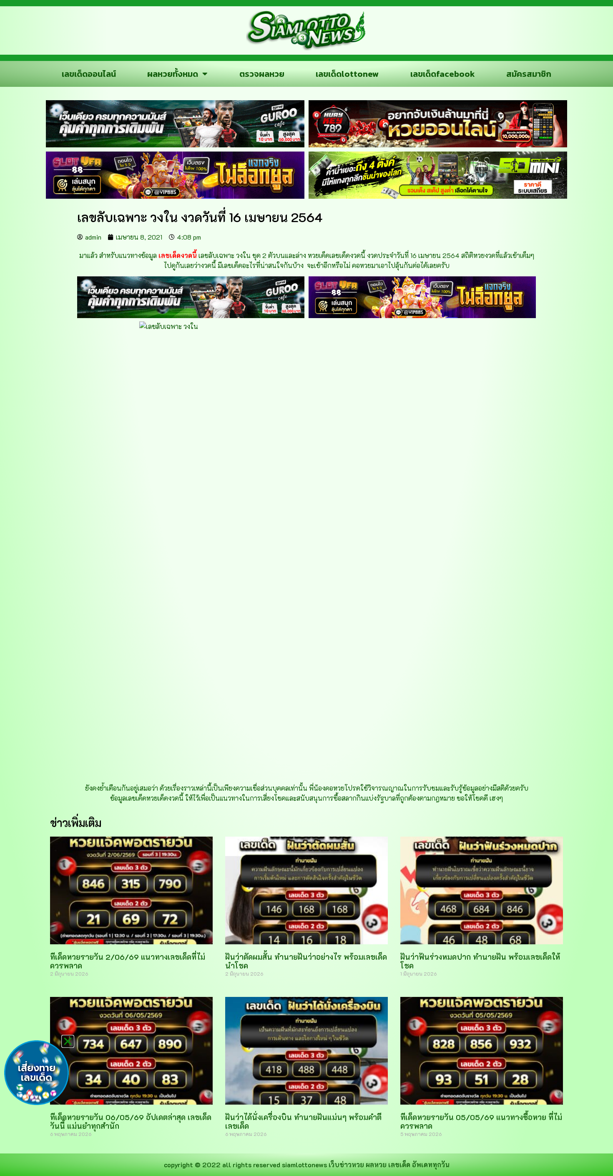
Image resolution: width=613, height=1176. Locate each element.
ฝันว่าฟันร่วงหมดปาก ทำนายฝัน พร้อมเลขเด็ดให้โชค (480, 961)
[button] (68, 1041)
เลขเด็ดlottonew (347, 74)
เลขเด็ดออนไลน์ (89, 74)
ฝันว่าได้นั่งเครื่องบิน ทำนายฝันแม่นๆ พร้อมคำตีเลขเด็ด (303, 1121)
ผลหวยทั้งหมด (172, 74)
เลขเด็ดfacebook (442, 74)
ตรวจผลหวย (261, 74)
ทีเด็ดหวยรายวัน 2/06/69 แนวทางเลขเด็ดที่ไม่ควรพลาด (127, 961)
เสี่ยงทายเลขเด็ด (36, 1073)
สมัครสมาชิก (528, 74)
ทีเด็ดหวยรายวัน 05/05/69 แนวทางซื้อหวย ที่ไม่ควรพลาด (481, 1121)
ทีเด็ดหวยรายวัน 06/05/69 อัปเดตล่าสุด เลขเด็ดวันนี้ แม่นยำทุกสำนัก (130, 1121)
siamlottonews (304, 1164)
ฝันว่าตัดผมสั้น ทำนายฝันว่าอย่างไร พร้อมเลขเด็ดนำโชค (306, 961)
